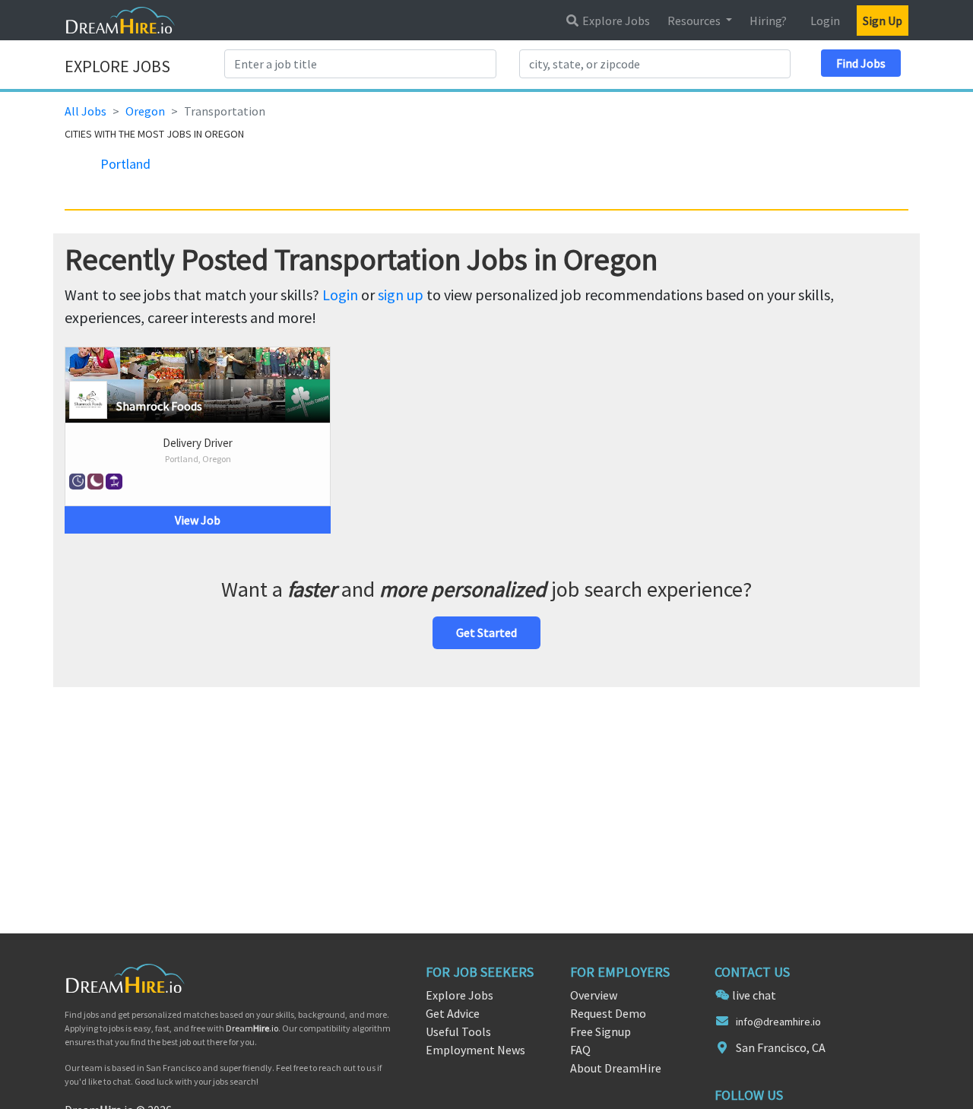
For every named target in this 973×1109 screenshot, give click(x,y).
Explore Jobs (615, 20)
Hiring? (768, 20)
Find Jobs (861, 63)
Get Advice (453, 1013)
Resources (695, 20)
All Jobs (85, 111)
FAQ (580, 1049)
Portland (125, 164)
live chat (754, 995)
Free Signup (600, 1031)
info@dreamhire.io (778, 1021)
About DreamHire (615, 1068)
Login (825, 20)
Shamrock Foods (159, 405)
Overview (593, 995)
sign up (400, 294)
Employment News (475, 1049)
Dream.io (252, 1028)
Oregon (145, 111)
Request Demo (608, 1013)
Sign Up (882, 20)
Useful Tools (458, 1031)
